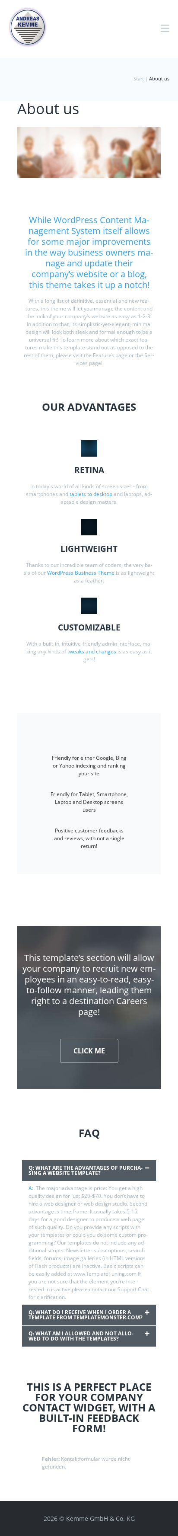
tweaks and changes (91, 651)
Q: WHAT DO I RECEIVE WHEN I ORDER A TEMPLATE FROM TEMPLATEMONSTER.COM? (86, 1315)
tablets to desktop (91, 494)
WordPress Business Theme (80, 572)
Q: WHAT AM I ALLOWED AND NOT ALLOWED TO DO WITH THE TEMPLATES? (81, 1336)
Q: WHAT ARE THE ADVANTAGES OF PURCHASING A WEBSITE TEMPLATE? (86, 1170)
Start (139, 78)
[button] (89, 1170)
